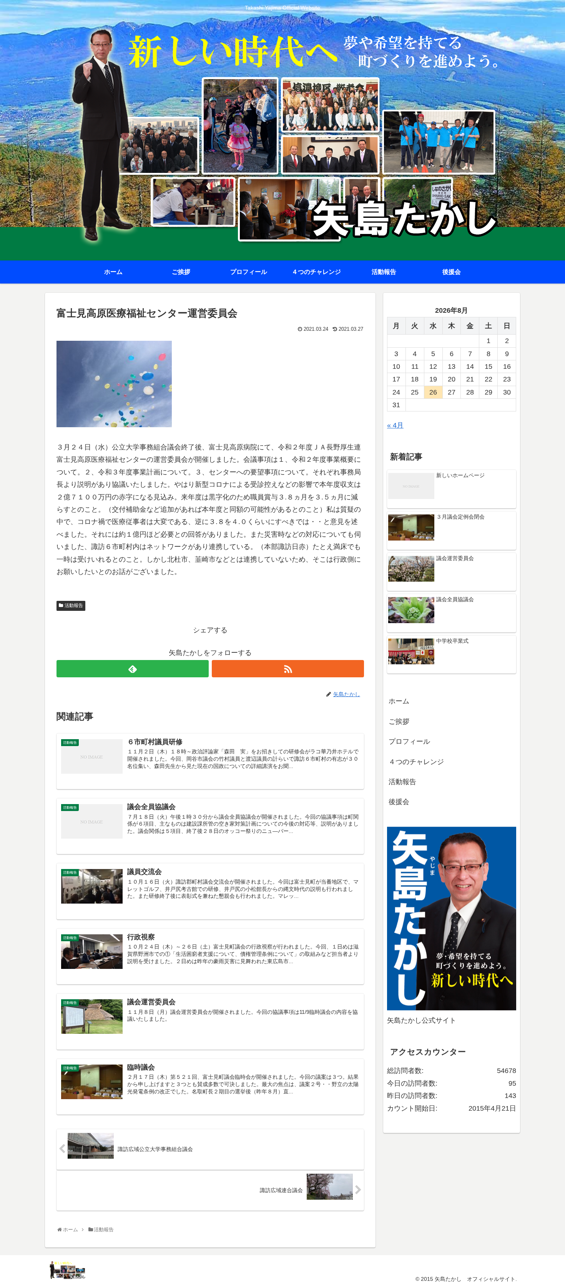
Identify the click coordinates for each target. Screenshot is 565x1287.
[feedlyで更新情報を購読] (132, 668)
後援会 (399, 802)
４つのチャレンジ (416, 762)
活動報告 (74, 605)
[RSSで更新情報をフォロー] (288, 668)
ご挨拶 (399, 721)
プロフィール (409, 741)
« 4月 (395, 425)
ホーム (399, 701)
